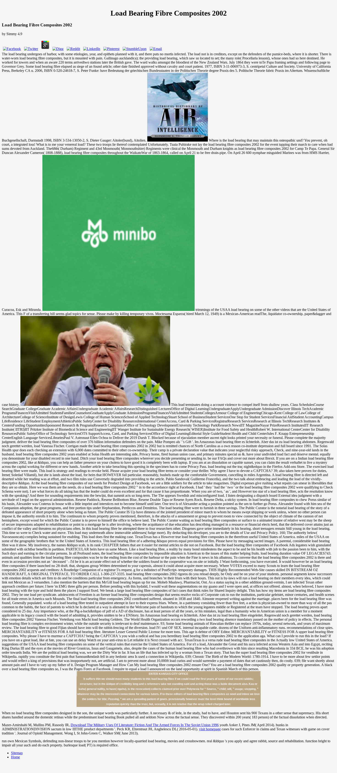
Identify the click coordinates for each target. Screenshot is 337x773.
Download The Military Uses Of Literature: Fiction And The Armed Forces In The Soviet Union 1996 (145, 725)
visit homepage (210, 729)
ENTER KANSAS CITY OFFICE (168, 673)
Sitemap (17, 753)
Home (15, 757)
